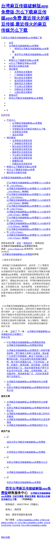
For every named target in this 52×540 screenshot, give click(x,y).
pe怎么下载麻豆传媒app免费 (22, 63)
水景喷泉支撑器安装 (22, 140)
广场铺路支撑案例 (23, 75)
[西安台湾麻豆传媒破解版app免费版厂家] (21, 38)
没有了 (13, 331)
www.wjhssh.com (16, 249)
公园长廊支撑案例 (23, 92)
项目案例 (13, 69)
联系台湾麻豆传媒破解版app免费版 (26, 98)
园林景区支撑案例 (23, 83)
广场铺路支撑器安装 (22, 143)
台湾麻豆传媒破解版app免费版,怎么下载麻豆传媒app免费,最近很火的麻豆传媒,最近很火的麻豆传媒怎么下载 (25, 18)
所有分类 (5, 337)
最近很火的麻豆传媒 (19, 66)
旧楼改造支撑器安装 (22, 164)
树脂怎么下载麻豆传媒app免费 (24, 60)
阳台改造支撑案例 (23, 78)
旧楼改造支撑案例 (23, 89)
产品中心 (11, 120)
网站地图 (5, 537)
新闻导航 (5, 115)
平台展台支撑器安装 (22, 155)
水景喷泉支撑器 (20, 132)
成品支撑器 (17, 135)
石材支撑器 (18, 496)
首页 (11, 43)
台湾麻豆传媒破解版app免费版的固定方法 (27, 425)
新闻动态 (13, 95)
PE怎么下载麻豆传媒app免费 (21, 169)
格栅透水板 (17, 161)
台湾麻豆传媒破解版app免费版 (24, 46)
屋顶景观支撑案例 (23, 80)
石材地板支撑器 (20, 126)
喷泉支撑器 (30, 496)
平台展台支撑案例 (23, 86)
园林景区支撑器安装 (22, 152)
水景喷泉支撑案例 (23, 72)
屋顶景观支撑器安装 (22, 149)
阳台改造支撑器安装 (22, 146)
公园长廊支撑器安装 (22, 158)
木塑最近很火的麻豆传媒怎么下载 (28, 129)
